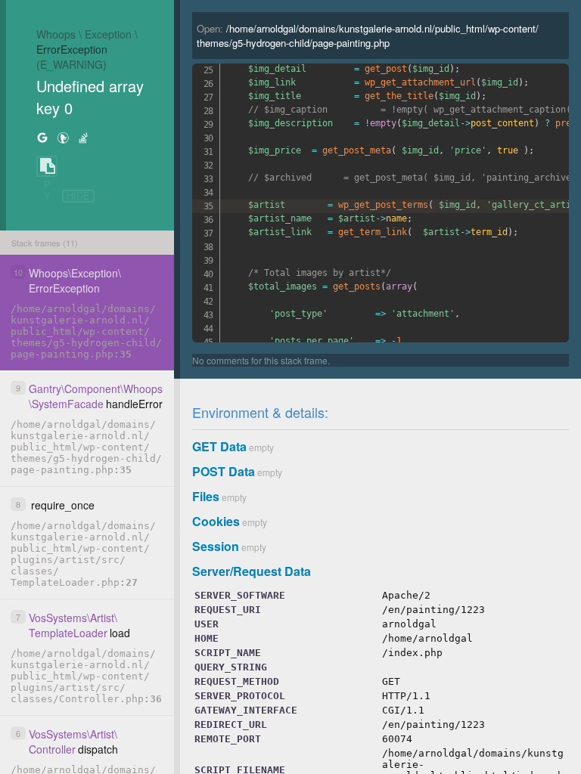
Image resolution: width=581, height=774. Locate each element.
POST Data (223, 471)
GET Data (219, 446)
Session (215, 546)
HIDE (78, 196)
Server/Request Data (251, 571)
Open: (368, 35)
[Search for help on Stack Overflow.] (83, 137)
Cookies (216, 521)
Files (205, 496)
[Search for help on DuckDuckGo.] (63, 137)
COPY (47, 166)
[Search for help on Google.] (42, 137)
